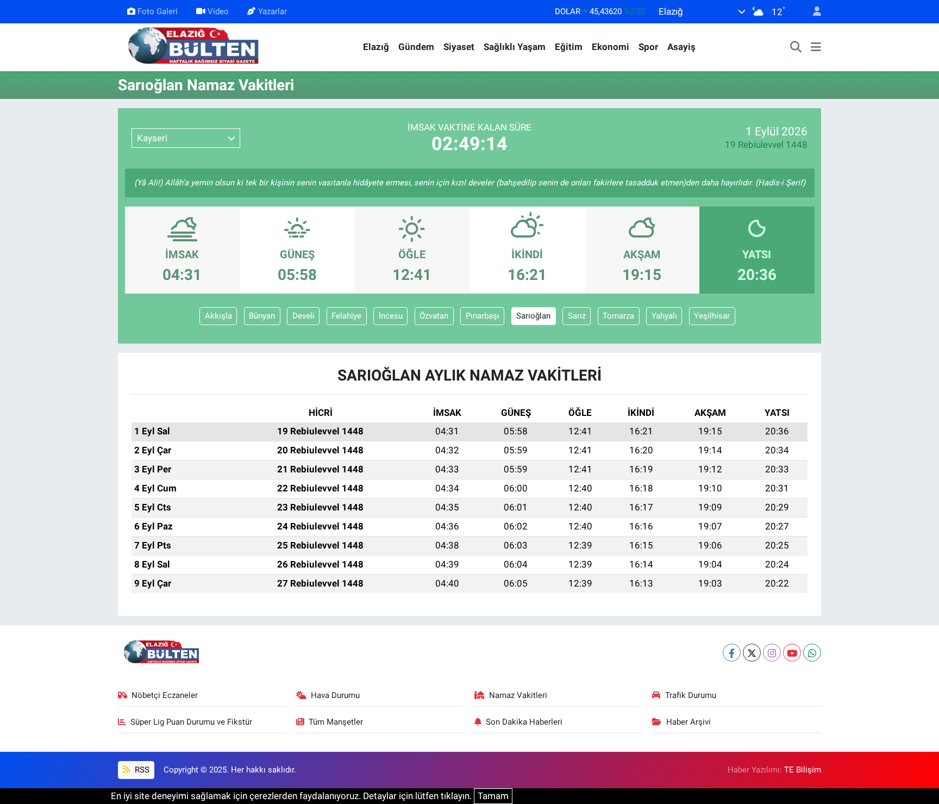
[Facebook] (732, 653)
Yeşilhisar (712, 316)
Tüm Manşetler (336, 722)
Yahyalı (664, 316)
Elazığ (376, 46)
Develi (303, 316)
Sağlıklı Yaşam (515, 46)
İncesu (391, 316)
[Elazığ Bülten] (195, 46)
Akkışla (218, 316)
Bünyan (262, 316)
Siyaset (458, 46)
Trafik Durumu (690, 695)
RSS (141, 770)
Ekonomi (610, 46)
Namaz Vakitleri (518, 695)
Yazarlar (272, 11)
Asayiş (681, 46)
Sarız (577, 316)
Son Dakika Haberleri (524, 722)
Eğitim (569, 46)
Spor (648, 46)
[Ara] (796, 47)
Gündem (416, 46)
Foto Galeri (157, 11)
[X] (752, 653)
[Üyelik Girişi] (812, 11)
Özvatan (434, 316)
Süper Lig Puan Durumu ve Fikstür (191, 722)
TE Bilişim (802, 770)
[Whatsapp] (812, 653)
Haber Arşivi (688, 722)
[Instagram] (772, 653)
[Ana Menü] (816, 47)
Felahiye (346, 316)
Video (218, 11)
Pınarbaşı (482, 316)
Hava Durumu (335, 695)
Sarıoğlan (533, 316)
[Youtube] (792, 653)
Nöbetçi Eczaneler (165, 695)
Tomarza (618, 316)
